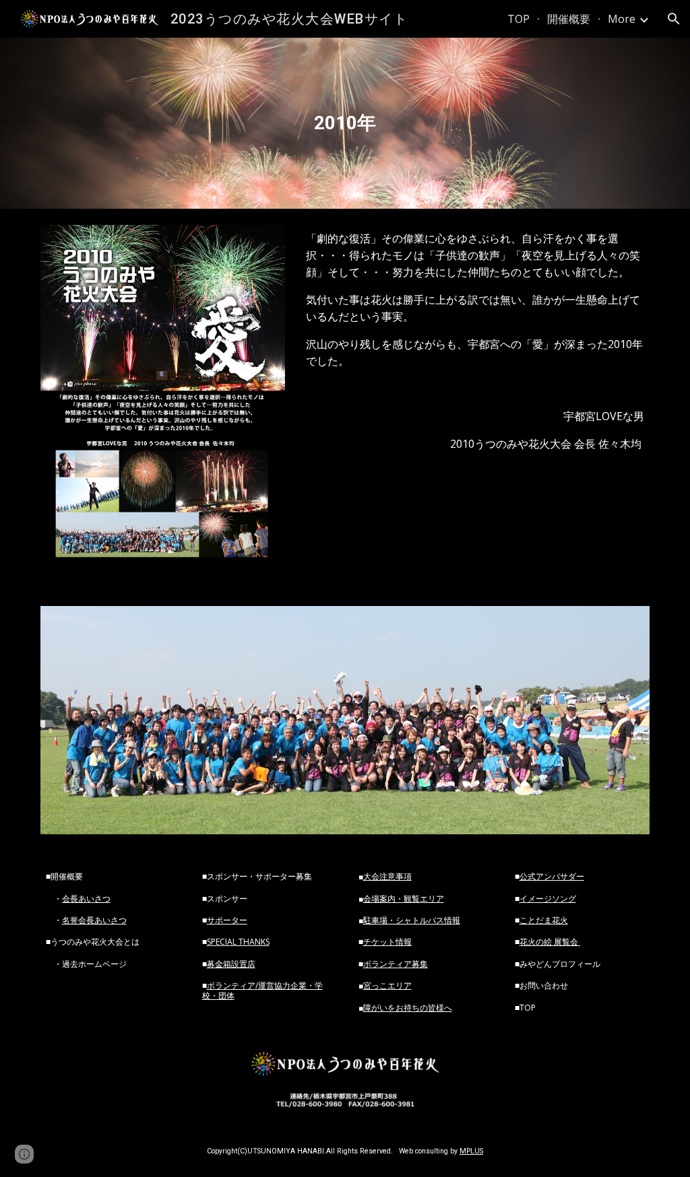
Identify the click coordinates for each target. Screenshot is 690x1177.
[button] (674, 19)
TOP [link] (518, 18)
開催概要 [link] (568, 18)
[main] (344, 123)
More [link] (621, 18)
